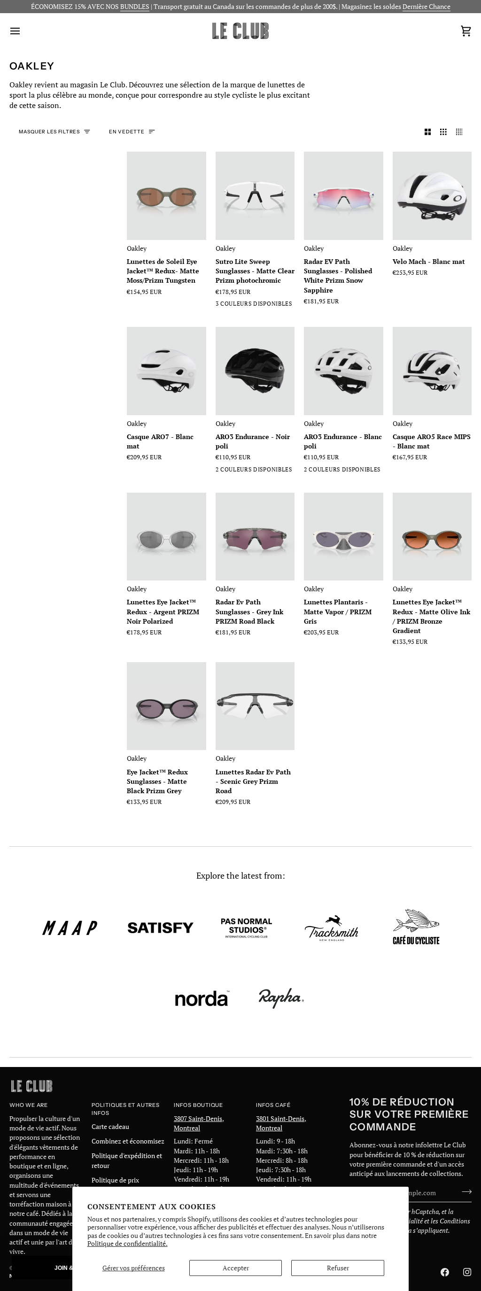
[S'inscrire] (464, 1191)
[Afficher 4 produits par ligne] (461, 132)
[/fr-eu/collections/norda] (202, 998)
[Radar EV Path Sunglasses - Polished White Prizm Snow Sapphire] (343, 196)
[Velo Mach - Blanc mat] (432, 196)
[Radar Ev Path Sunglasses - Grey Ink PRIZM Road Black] (255, 536)
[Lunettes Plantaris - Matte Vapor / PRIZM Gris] (343, 536)
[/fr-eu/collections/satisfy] (161, 928)
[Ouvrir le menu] (23, 30)
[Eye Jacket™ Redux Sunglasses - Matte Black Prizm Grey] (166, 706)
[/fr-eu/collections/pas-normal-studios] (246, 928)
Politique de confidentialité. (127, 1243)
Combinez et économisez (128, 1141)
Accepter (236, 1268)
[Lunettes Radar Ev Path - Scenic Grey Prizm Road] (255, 706)
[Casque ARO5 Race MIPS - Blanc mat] (432, 371)
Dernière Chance (426, 6)
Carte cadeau (110, 1126)
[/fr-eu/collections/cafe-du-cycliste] (416, 927)
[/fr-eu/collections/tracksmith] (331, 928)
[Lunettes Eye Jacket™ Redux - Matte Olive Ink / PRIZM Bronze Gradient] (432, 536)
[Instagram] (467, 1272)
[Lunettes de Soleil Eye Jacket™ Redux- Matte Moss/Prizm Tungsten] (166, 196)
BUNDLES (134, 6)
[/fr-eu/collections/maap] (70, 928)
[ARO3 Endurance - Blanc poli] (343, 371)
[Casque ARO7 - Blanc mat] (166, 371)
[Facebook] (445, 1272)
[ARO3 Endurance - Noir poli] (255, 371)
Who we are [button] (28, 1105)
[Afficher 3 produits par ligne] (443, 132)
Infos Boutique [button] (198, 1105)
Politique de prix (115, 1180)
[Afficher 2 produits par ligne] (428, 132)
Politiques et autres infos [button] (126, 1109)
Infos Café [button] (273, 1105)
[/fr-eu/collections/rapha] (281, 998)
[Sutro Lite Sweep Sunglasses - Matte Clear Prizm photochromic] (255, 196)
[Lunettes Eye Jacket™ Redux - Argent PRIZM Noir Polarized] (166, 536)
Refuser (338, 1268)
